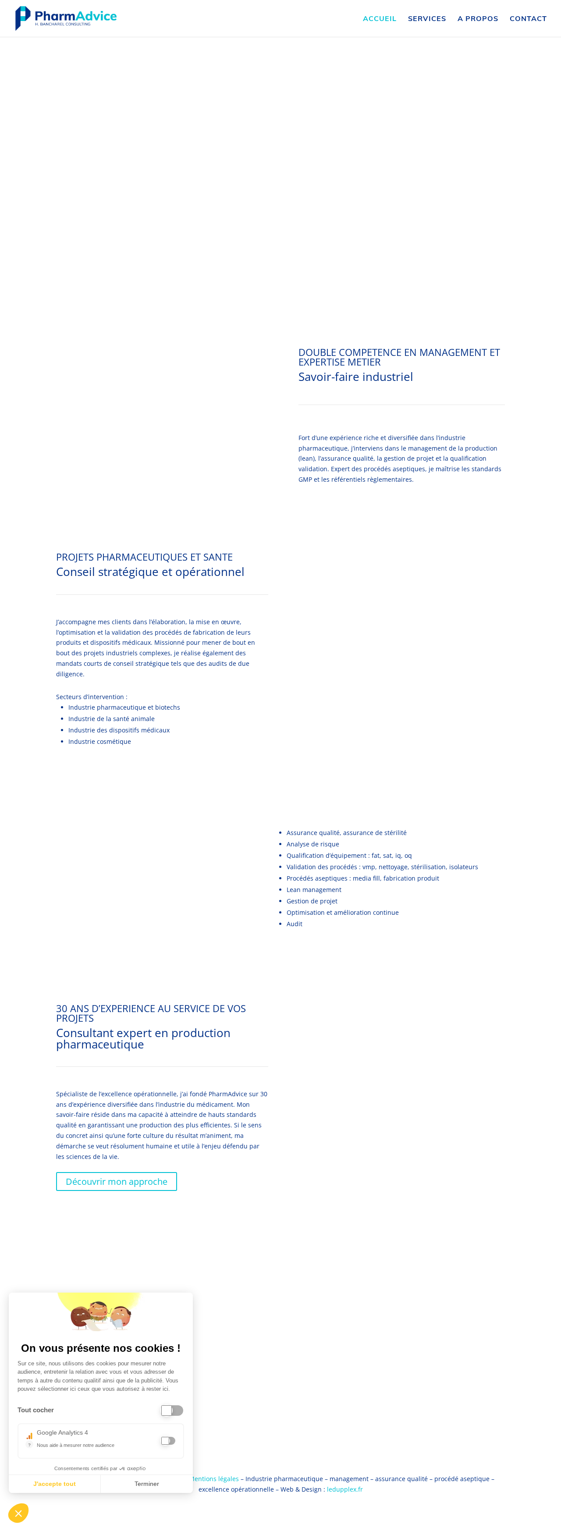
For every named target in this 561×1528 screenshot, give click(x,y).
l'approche (474, 109)
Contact (528, 19)
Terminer (147, 1483)
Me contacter (162, 251)
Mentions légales (214, 1479)
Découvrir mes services (168, 898)
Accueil (380, 19)
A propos (478, 19)
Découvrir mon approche (116, 1181)
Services (427, 19)
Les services (402, 109)
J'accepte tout (54, 1483)
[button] (18, 1513)
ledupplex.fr (345, 1489)
